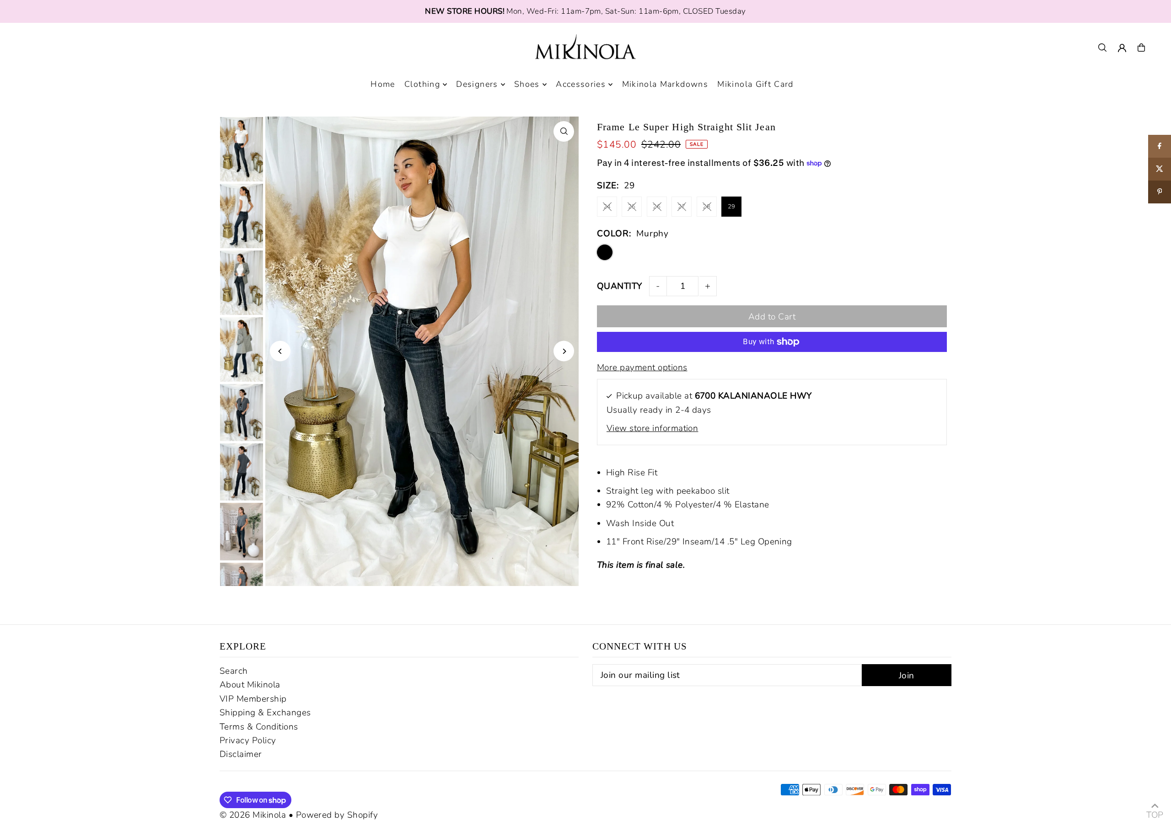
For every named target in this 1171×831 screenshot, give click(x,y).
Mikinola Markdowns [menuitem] (665, 84)
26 (657, 206)
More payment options (642, 367)
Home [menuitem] (383, 84)
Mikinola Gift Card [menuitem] (755, 84)
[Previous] (280, 351)
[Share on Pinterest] (1159, 192)
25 (632, 206)
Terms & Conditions (259, 727)
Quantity (619, 286)
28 (706, 206)
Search (234, 671)
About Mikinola (250, 685)
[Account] (1122, 48)
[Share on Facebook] (1159, 146)
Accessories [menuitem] (581, 84)
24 (607, 206)
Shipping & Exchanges (265, 713)
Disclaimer (241, 754)
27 (682, 206)
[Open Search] (1102, 47)
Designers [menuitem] (477, 84)
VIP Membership (253, 699)
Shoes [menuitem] (527, 84)
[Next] (563, 351)
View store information (652, 428)
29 (732, 206)
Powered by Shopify (337, 815)
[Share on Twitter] (1159, 169)
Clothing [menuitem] (422, 84)
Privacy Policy (248, 740)
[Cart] (1141, 47)
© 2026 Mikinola (253, 815)
